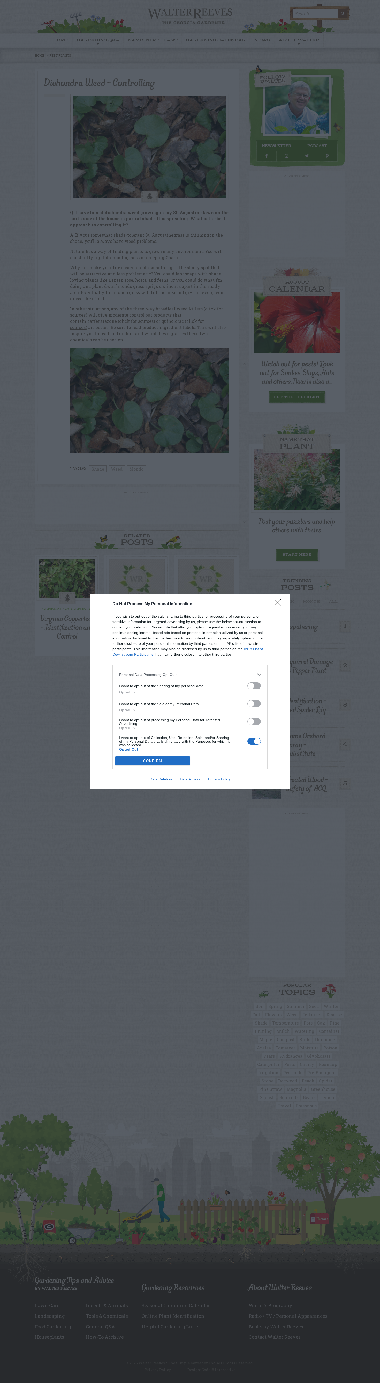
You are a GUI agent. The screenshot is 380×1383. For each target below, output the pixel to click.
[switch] (254, 685)
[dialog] (190, 691)
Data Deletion (161, 779)
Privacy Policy (219, 779)
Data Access (190, 779)
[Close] (279, 604)
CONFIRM (152, 761)
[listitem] (190, 674)
